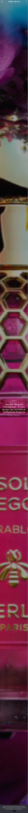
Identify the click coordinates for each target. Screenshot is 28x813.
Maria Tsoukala (17, 415)
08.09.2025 (10, 415)
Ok (14, 811)
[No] (26, 809)
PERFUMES (14, 400)
